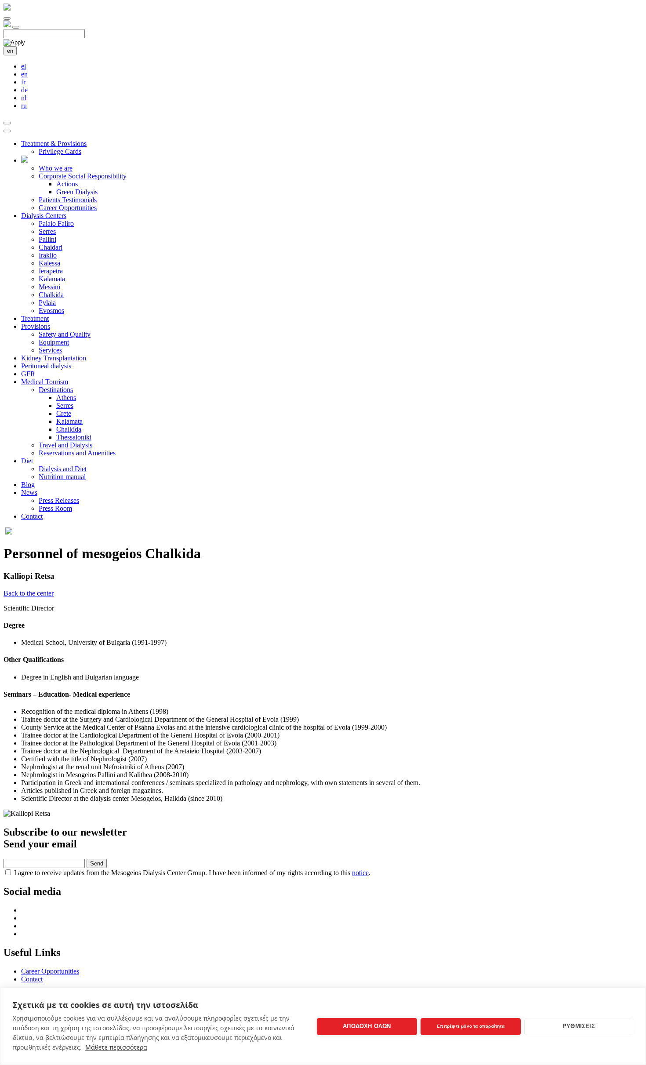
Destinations (56, 389)
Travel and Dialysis (65, 445)
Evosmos (51, 310)
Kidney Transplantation (53, 358)
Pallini (47, 239)
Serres (47, 231)
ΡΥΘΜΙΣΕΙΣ (579, 1026)
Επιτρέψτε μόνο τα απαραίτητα (470, 1026)
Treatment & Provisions (54, 143)
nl (23, 98)
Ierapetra (51, 271)
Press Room (55, 508)
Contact (32, 516)
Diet (27, 461)
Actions (67, 184)
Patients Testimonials (68, 200)
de (24, 90)
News (29, 492)
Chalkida (51, 294)
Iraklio (48, 255)
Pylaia (47, 302)
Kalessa (49, 263)
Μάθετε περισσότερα (116, 1047)
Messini (49, 287)
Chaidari (50, 247)
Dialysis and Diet (63, 469)
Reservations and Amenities (77, 453)
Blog (28, 484)
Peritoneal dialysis (46, 366)
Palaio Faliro (56, 223)
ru (24, 105)
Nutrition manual (62, 476)
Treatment (35, 318)
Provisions (35, 326)
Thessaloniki (73, 437)
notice (360, 872)
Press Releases (59, 500)
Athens (66, 397)
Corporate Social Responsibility (83, 176)
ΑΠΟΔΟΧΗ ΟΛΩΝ (367, 1026)
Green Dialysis (77, 192)
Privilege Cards (60, 151)
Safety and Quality (65, 334)
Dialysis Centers (43, 215)
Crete (63, 413)
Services (50, 350)
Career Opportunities (68, 207)
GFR (28, 374)
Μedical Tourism (44, 381)
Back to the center (29, 593)
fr (23, 82)
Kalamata (52, 279)
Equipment (54, 342)
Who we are (56, 168)
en (10, 50)
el (23, 66)
